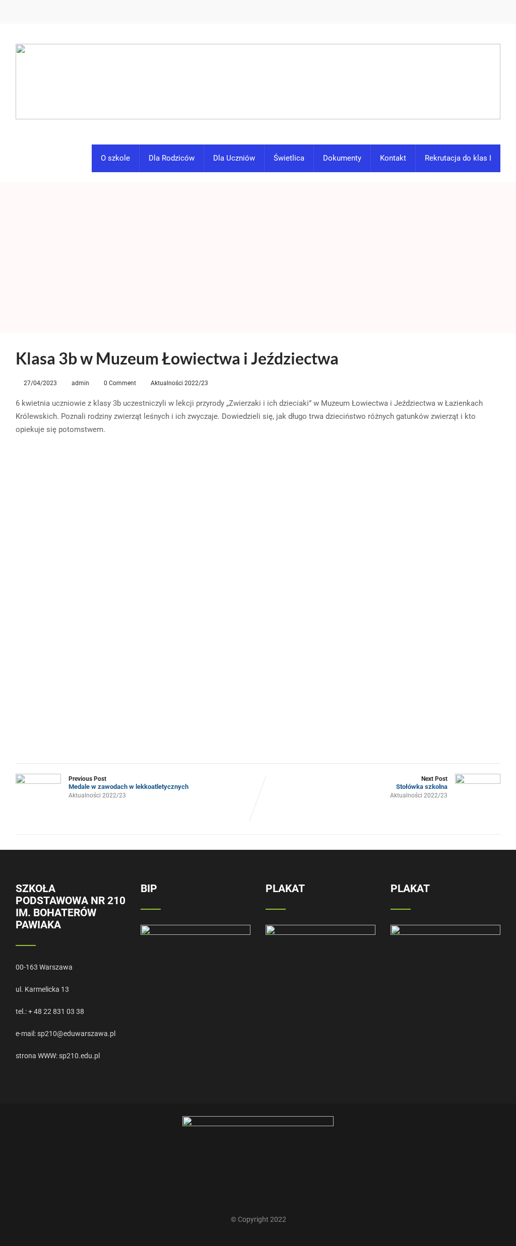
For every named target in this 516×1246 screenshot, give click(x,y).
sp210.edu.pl (79, 1056)
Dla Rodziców (172, 158)
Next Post (421, 782)
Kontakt (393, 158)
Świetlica (289, 158)
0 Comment (120, 383)
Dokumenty (342, 158)
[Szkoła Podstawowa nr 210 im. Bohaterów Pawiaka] (258, 28)
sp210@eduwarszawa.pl (76, 1034)
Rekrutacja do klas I (458, 158)
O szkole (115, 158)
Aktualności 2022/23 (179, 383)
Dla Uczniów (234, 158)
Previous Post (128, 782)
